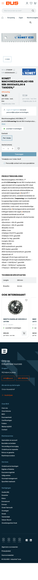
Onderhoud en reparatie (10, 449)
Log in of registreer (12, 110)
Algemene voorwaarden (10, 547)
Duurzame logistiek (8, 472)
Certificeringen (7, 420)
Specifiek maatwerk (8, 481)
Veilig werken (6, 475)
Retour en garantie (8, 452)
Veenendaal (6, 517)
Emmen (4, 504)
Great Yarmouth (7, 507)
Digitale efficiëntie (8, 469)
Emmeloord (6, 501)
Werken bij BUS (7, 426)
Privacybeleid (6, 551)
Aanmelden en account (9, 440)
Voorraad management (9, 478)
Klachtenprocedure (8, 455)
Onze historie (6, 411)
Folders (4, 423)
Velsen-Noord (6, 520)
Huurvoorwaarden (8, 555)
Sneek (4, 514)
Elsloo (4, 498)
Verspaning (11, 17)
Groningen (5, 511)
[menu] (3, 3)
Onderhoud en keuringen (10, 466)
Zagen (21, 17)
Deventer (5, 495)
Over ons (5, 408)
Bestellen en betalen (9, 443)
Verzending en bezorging (10, 446)
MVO (3, 414)
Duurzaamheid (6, 417)
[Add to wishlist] (26, 149)
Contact (4, 429)
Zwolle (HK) (5, 492)
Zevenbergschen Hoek (9, 523)
